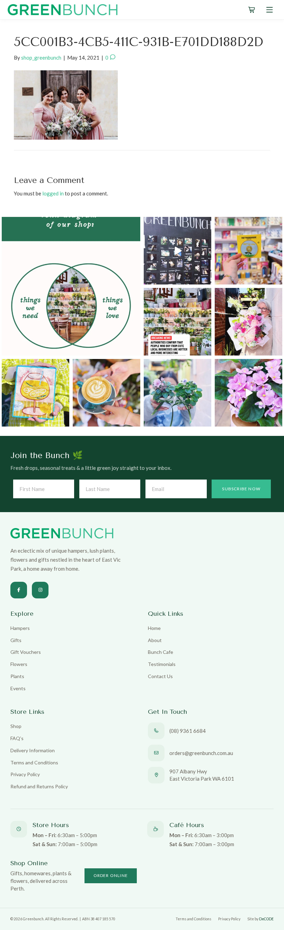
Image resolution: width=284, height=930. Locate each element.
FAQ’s (17, 738)
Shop (15, 726)
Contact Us (160, 676)
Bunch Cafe (160, 652)
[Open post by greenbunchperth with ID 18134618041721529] (248, 322)
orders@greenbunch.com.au (201, 753)
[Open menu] (269, 10)
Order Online (111, 875)
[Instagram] (40, 590)
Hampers (20, 628)
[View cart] (252, 10)
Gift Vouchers (25, 652)
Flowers (18, 664)
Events (18, 688)
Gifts (15, 640)
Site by (260, 919)
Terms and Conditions (34, 762)
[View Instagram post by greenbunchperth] (134, 349)
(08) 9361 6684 (187, 731)
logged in (53, 193)
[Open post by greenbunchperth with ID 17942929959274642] (106, 393)
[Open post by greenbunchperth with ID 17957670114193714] (177, 322)
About (155, 640)
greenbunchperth (69, 223)
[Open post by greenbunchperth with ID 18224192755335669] (177, 250)
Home (154, 628)
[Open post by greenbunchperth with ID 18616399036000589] (248, 250)
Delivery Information (32, 750)
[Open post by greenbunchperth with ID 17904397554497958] (35, 393)
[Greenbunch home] (62, 9)
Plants (17, 676)
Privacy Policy (25, 774)
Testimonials (162, 664)
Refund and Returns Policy (39, 786)
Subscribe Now (241, 488)
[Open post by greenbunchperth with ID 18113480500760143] (71, 286)
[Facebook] (18, 590)
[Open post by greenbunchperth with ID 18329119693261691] (248, 393)
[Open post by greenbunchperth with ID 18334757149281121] (177, 393)
